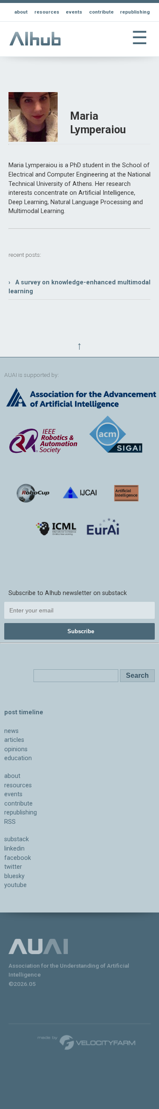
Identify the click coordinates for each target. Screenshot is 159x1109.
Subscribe (80, 631)
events (74, 12)
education (18, 758)
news (11, 731)
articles (14, 740)
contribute (101, 12)
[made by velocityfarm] (87, 1042)
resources (46, 12)
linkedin (14, 848)
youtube (15, 885)
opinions (16, 749)
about (21, 12)
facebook (17, 858)
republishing (135, 12)
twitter (13, 866)
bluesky (14, 876)
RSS (10, 821)
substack (16, 839)
